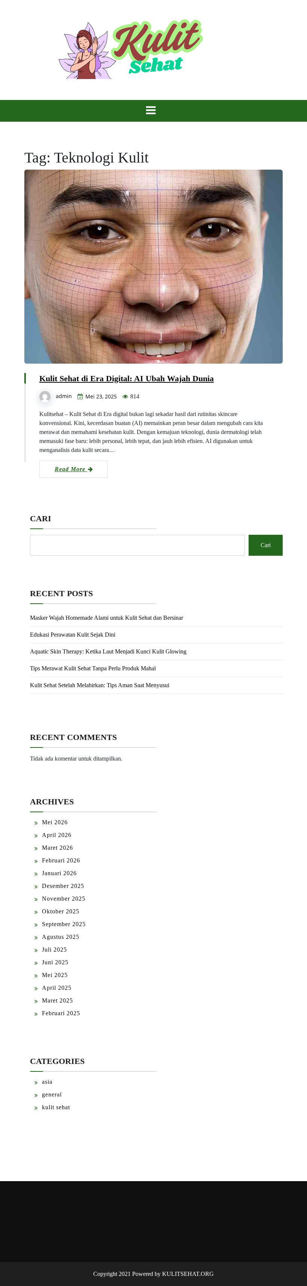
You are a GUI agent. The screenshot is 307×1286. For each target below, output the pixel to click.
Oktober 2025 (60, 911)
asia (47, 1082)
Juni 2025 (55, 962)
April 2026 (57, 835)
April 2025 (57, 988)
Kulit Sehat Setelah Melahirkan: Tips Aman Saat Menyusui (99, 685)
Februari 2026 (61, 860)
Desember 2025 (63, 886)
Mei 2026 (55, 822)
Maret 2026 (57, 847)
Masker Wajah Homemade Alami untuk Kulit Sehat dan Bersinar (106, 618)
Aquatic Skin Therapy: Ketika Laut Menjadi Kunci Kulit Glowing (108, 651)
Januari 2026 (59, 873)
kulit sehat (56, 1107)
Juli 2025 (54, 949)
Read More (71, 469)
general (52, 1094)
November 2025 (63, 898)
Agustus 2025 (60, 937)
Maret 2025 (57, 1000)
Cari (40, 518)
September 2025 (64, 924)
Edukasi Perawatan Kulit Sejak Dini (72, 634)
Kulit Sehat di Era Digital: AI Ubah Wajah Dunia (126, 378)
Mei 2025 (55, 975)
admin (64, 396)
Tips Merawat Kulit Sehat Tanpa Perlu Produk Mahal (93, 668)
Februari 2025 (61, 1013)
